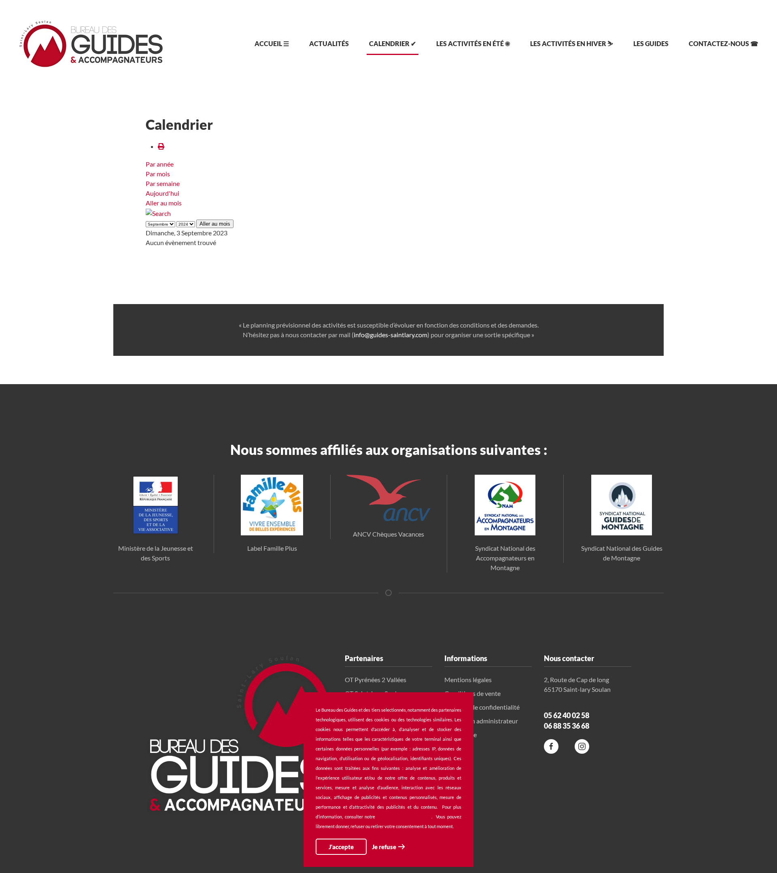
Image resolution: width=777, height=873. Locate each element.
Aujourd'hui (162, 193)
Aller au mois (164, 203)
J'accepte (341, 846)
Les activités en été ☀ (473, 43)
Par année (160, 164)
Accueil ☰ (272, 43)
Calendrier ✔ (392, 43)
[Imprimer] (161, 146)
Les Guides (651, 43)
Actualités (329, 43)
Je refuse (384, 846)
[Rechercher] (158, 212)
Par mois (158, 174)
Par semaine (163, 183)
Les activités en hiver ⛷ (571, 43)
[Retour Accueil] (91, 43)
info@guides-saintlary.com (390, 334)
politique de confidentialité (404, 816)
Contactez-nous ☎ (723, 43)
